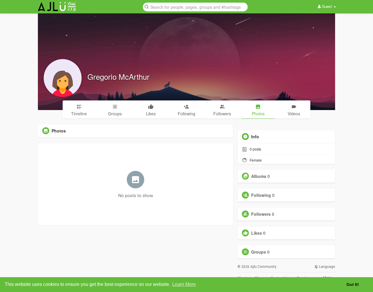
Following (261, 195)
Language (326, 266)
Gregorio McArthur (118, 76)
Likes (256, 233)
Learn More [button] (184, 284)
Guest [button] (327, 6)
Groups (258, 251)
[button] (195, 6)
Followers (261, 214)
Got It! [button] (352, 284)
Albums (258, 176)
